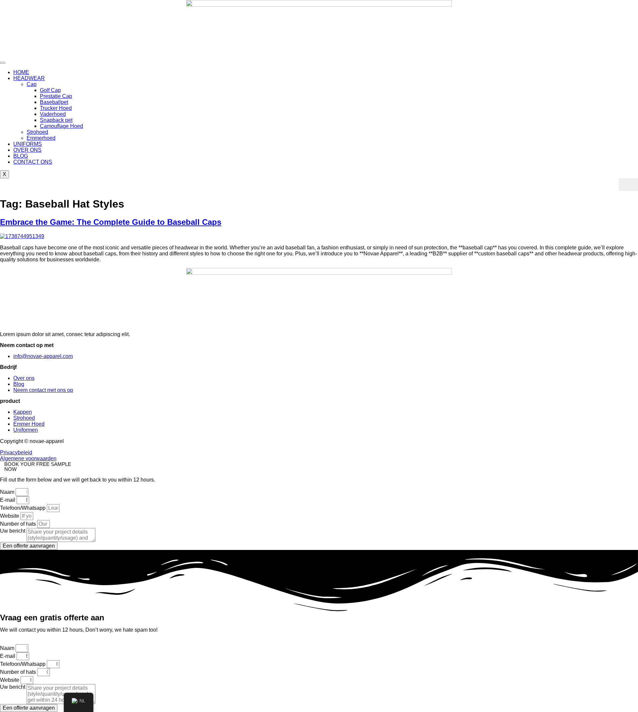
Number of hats (18, 524)
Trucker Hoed (56, 108)
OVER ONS (27, 150)
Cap (32, 84)
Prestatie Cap (56, 96)
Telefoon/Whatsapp (23, 508)
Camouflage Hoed (61, 126)
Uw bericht (13, 531)
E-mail (8, 500)
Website (10, 516)
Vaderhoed (53, 114)
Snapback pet (56, 120)
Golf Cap (50, 90)
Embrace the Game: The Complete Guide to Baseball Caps (110, 222)
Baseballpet (54, 102)
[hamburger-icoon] (2, 63)
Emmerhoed (41, 138)
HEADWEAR (29, 78)
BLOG (20, 156)
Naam (8, 492)
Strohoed (37, 132)
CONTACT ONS (32, 162)
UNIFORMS (27, 144)
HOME (21, 72)
